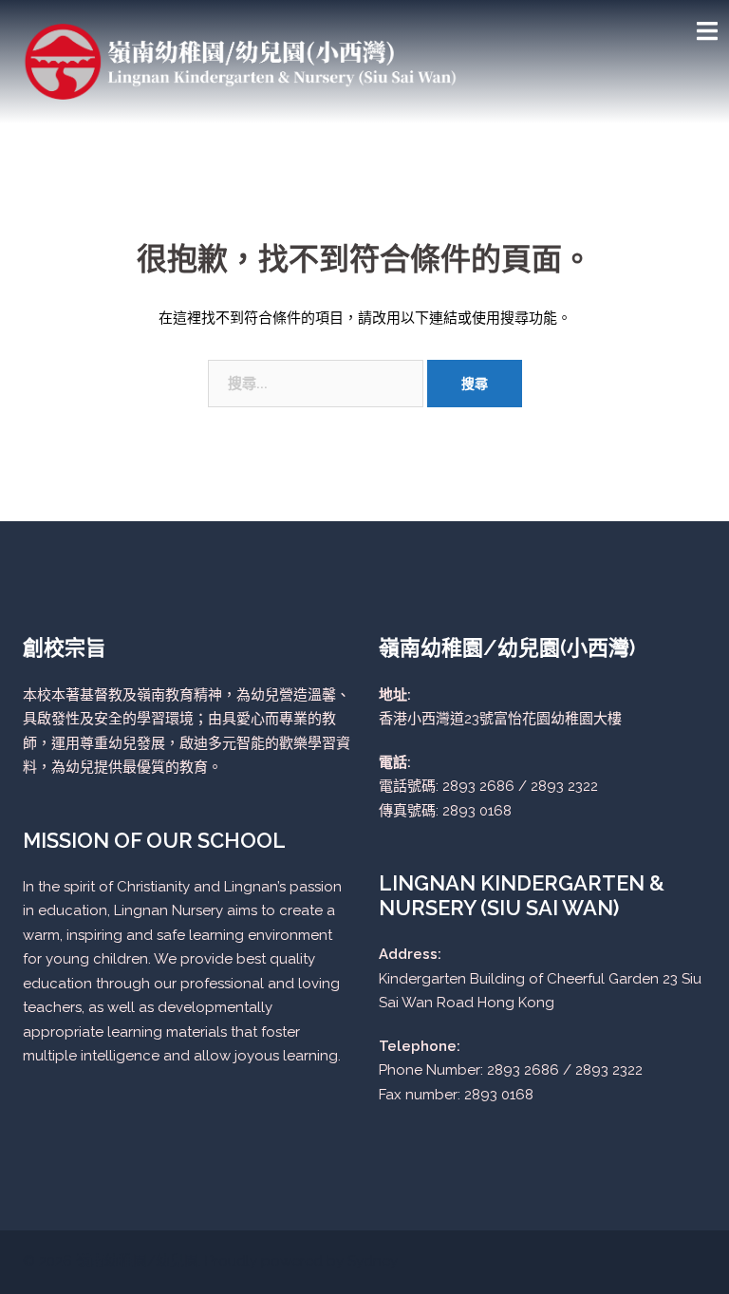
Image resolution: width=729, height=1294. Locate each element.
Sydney (372, 1260)
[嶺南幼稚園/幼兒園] (241, 60)
